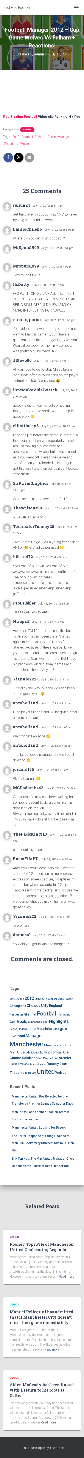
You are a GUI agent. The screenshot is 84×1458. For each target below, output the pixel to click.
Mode (27, 1052)
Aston (69, 998)
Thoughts (17, 1073)
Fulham (40, 137)
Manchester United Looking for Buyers (39, 1127)
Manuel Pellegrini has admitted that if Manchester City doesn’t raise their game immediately (41, 1317)
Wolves (25, 143)
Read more (66, 1276)
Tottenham (30, 1073)
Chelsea (33, 1005)
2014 (44, 998)
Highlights (59, 1021)
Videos (27, 129)
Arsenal (59, 999)
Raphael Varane (19, 1064)
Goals (22, 1021)
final (33, 1014)
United (46, 1071)
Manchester (27, 1044)
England (55, 1006)
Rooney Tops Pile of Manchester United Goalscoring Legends (42, 1247)
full (60, 1014)
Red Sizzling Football (20, 117)
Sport (63, 1064)
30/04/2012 (17, 998)
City (44, 1005)
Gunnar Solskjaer (38, 1021)
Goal (13, 1022)
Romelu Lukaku (38, 1064)
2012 (15, 137)
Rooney (53, 1064)
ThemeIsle (57, 1448)
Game (51, 137)
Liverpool (17, 1036)
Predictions (50, 1058)
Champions (18, 1006)
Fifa (26, 1014)
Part (39, 1058)
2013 (38, 998)
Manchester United (58, 1045)
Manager (64, 137)
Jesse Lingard (18, 1029)
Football (27, 137)
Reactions (11, 143)
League (60, 1028)
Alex (50, 998)
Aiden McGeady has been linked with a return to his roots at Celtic (42, 1390)
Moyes (48, 1052)
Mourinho (37, 1052)
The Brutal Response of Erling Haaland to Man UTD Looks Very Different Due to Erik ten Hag (43, 1143)
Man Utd (16, 1052)
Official (57, 1052)
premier (65, 1058)
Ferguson (16, 1014)
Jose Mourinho (39, 1029)
